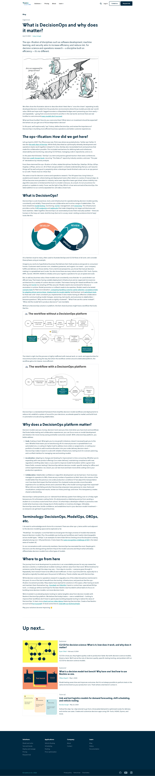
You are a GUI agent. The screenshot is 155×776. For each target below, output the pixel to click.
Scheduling (48, 746)
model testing (40, 206)
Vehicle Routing (50, 743)
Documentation (94, 749)
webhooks (54, 208)
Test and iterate (27, 746)
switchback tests (90, 292)
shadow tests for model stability (58, 292)
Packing (47, 749)
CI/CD (34, 285)
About (54, 3)
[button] (38, 3)
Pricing (46, 3)
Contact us (114, 3)
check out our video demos (53, 601)
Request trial (126, 3)
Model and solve (28, 743)
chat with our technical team (69, 604)
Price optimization (51, 752)
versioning (78, 206)
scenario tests (28, 290)
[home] (27, 4)
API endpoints (41, 208)
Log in (106, 3)
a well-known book (37, 158)
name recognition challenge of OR (76, 540)
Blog (90, 743)
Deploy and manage (29, 749)
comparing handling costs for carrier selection (68, 290)
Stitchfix (63, 585)
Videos (91, 746)
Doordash (52, 585)
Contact (69, 746)
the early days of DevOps (38, 144)
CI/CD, (57, 206)
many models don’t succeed (51, 116)
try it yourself (37, 604)
